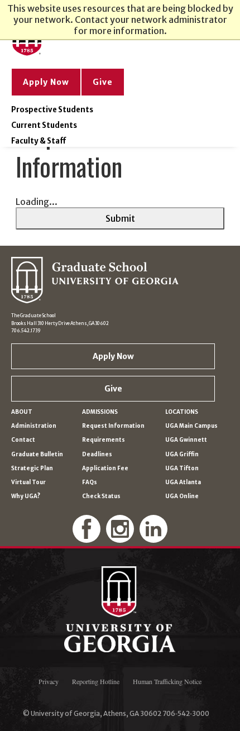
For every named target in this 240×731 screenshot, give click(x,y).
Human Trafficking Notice (167, 681)
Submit (120, 218)
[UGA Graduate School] (95, 53)
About (21, 411)
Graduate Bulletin (37, 454)
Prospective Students (52, 109)
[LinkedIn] (153, 539)
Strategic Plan (32, 468)
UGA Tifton (182, 468)
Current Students (44, 125)
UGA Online (182, 496)
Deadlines (97, 454)
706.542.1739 (26, 330)
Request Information (113, 425)
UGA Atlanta (183, 482)
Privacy (49, 681)
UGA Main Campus (191, 425)
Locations (181, 411)
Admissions (100, 411)
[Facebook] (86, 539)
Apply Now (46, 82)
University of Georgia (120, 609)
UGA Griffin (182, 454)
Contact (23, 439)
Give (103, 82)
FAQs (89, 482)
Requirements (103, 439)
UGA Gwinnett (186, 439)
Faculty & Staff (38, 141)
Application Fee (105, 468)
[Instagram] (120, 539)
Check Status (101, 496)
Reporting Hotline (95, 681)
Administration (33, 425)
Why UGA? (25, 496)
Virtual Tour (28, 482)
